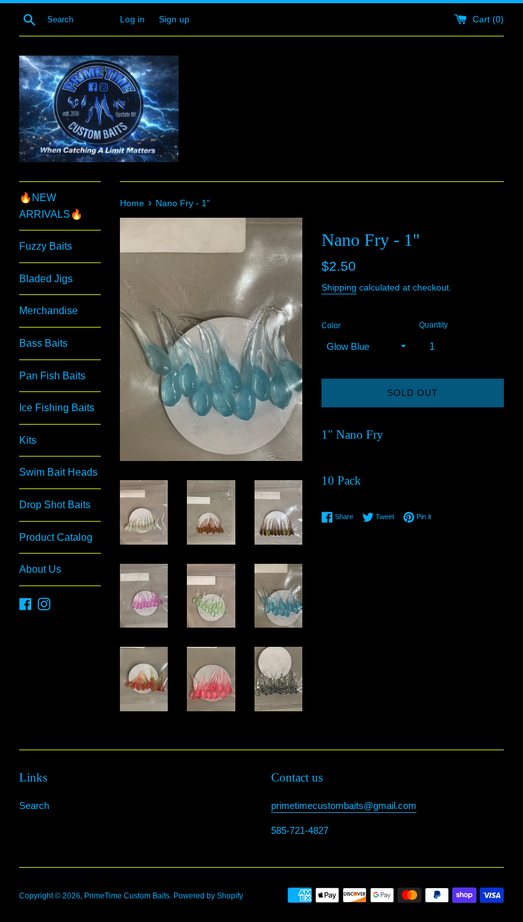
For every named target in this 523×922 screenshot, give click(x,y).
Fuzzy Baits (45, 246)
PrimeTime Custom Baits (127, 895)
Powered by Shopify (208, 895)
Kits (27, 440)
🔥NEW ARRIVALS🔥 (51, 206)
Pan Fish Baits (52, 375)
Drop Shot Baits (55, 504)
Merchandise (48, 310)
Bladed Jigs (46, 278)
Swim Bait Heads (58, 472)
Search (34, 805)
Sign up (174, 19)
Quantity (433, 325)
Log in (132, 19)
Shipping (339, 287)
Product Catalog (55, 537)
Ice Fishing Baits (56, 407)
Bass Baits (43, 343)
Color (331, 325)
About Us (40, 569)
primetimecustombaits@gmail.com (343, 805)
